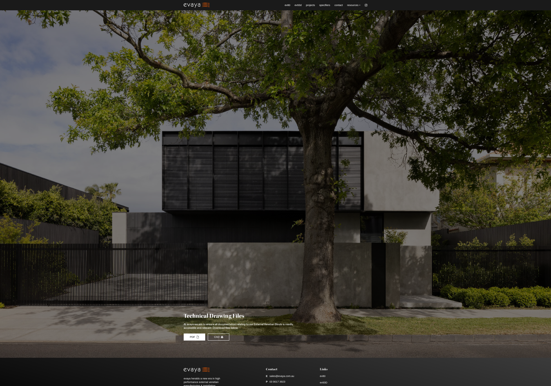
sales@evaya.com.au (281, 376)
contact (338, 5)
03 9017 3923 (277, 381)
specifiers (324, 5)
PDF (192, 337)
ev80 (287, 5)
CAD (217, 337)
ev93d (298, 5)
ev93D (323, 382)
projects (310, 5)
